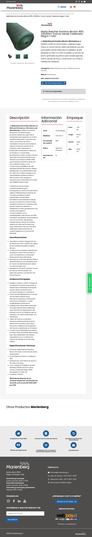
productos (16, 14)
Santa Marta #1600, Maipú (60, 482)
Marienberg (27, 14)
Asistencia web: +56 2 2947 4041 (63, 479)
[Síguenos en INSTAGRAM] (8, 502)
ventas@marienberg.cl (59, 472)
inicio (8, 14)
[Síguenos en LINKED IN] (19, 502)
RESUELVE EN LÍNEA (66, 501)
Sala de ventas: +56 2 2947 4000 (63, 476)
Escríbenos (89, 282)
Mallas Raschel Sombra (43, 14)
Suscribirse (12, 519)
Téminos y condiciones (66, 524)
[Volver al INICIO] (14, 7)
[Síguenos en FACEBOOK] (14, 502)
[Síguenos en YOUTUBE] (25, 502)
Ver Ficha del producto (53, 83)
